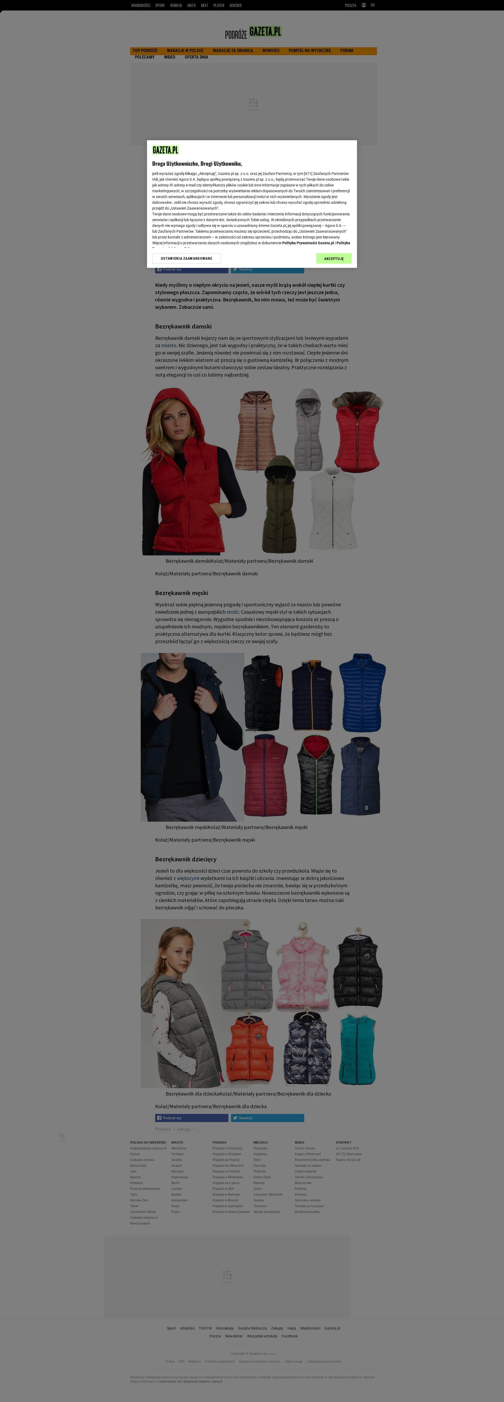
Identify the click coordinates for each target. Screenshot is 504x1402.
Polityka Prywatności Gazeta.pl (308, 243)
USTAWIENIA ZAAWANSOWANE (186, 258)
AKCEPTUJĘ (334, 259)
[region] (252, 204)
